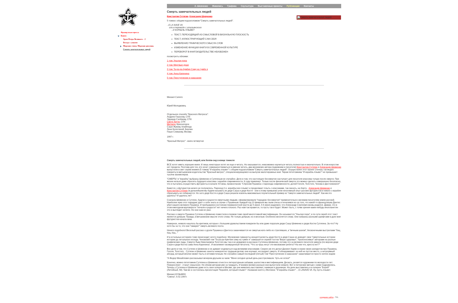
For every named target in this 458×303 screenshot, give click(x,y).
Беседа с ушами (130, 42)
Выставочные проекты (270, 6)
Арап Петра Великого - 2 (134, 39)
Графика (232, 6)
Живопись (217, 6)
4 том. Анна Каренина (178, 73)
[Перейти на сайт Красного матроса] (128, 27)
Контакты (309, 6)
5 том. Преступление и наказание (184, 78)
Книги (123, 36)
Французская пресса (130, 32)
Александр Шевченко (200, 16)
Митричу (171, 124)
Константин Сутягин (177, 16)
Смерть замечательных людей (136, 49)
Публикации (293, 6)
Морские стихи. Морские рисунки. (138, 46)
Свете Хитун (173, 122)
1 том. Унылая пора (177, 60)
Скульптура (247, 6)
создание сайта (326, 297)
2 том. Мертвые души (178, 65)
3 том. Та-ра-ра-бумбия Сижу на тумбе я (187, 69)
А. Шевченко (201, 6)
